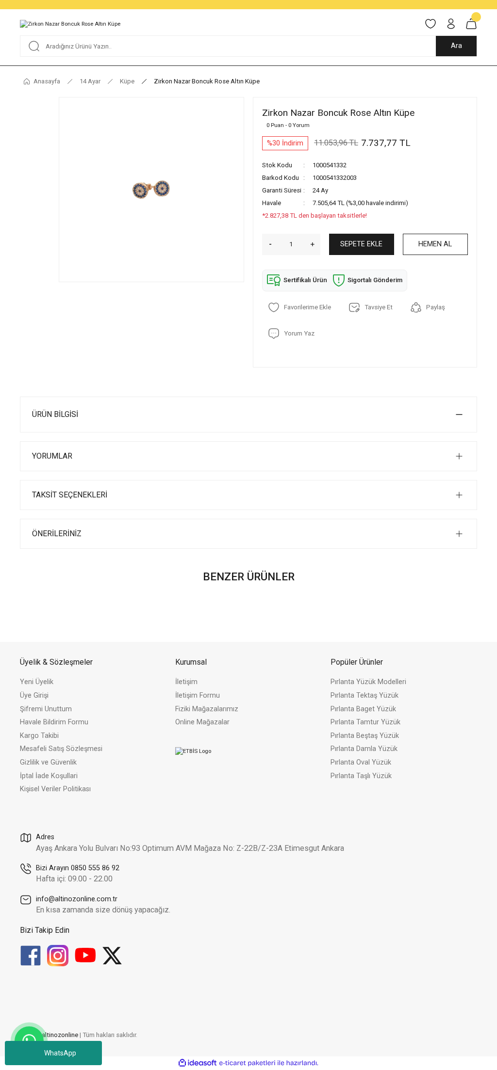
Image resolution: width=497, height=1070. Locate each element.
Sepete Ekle (361, 244)
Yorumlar (52, 456)
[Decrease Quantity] (267, 244)
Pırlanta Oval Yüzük (361, 762)
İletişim (186, 682)
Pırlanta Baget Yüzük (363, 709)
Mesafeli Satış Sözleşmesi (61, 749)
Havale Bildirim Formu (54, 722)
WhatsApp (60, 1053)
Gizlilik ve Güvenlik (48, 762)
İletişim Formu (197, 695)
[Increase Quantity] (315, 244)
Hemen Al (435, 244)
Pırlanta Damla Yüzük (364, 749)
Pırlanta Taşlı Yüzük (361, 776)
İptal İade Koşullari (49, 776)
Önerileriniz (57, 533)
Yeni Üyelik (36, 682)
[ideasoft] (197, 1063)
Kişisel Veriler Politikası (55, 789)
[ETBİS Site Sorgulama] (193, 751)
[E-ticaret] (247, 1063)
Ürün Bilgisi (55, 414)
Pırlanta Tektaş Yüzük (364, 695)
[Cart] (471, 24)
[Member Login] (451, 24)
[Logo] (70, 23)
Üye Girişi (34, 695)
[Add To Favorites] (299, 307)
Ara (456, 46)
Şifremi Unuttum (46, 709)
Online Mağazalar (202, 722)
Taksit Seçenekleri (69, 494)
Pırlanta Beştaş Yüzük (365, 736)
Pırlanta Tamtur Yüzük (365, 722)
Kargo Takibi (39, 736)
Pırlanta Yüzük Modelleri (368, 682)
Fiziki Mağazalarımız (206, 709)
